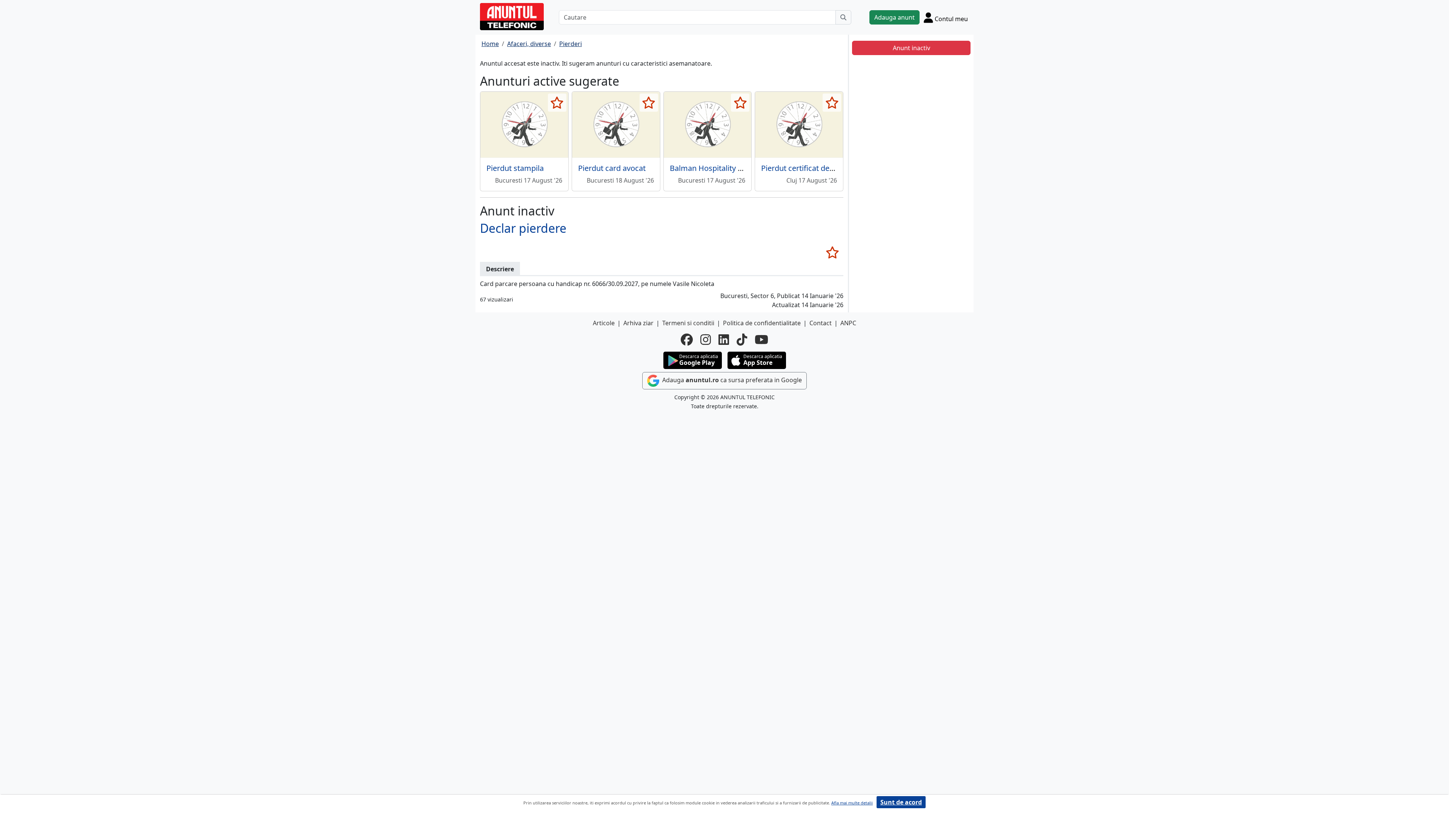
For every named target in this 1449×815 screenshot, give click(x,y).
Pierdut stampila (515, 168)
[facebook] (687, 340)
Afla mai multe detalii (852, 803)
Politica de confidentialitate (762, 323)
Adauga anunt (894, 17)
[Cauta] (843, 17)
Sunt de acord (901, 802)
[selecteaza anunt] (557, 103)
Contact (820, 323)
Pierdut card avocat (612, 168)
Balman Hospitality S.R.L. (713, 168)
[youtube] (761, 340)
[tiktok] (742, 340)
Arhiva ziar (638, 323)
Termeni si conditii (688, 323)
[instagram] (705, 340)
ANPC (848, 323)
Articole (604, 323)
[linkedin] (723, 340)
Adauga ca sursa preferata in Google (731, 380)
